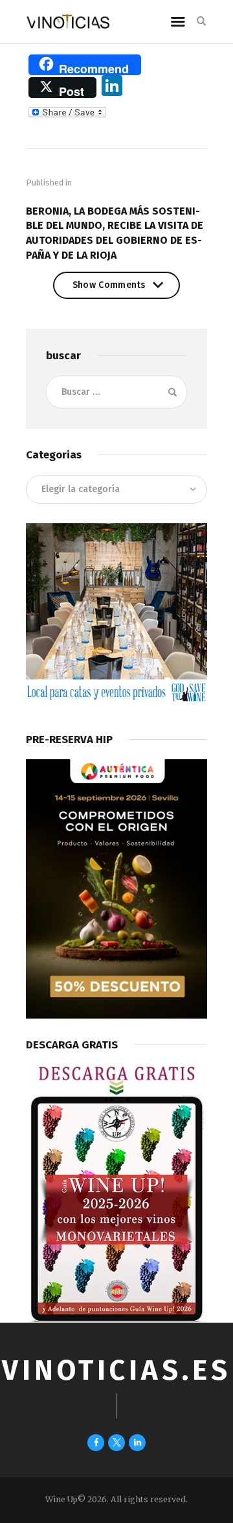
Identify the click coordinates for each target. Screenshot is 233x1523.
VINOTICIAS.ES (116, 1370)
